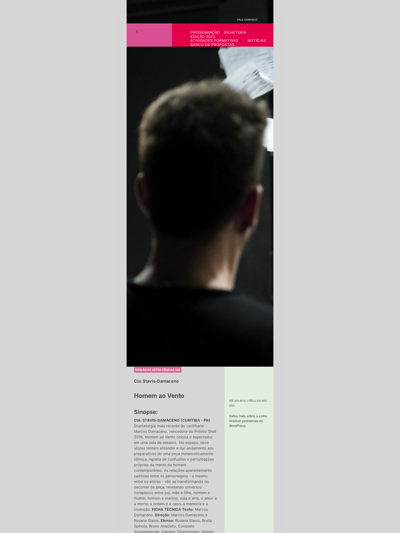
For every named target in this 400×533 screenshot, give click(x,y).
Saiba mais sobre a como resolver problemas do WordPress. (248, 421)
